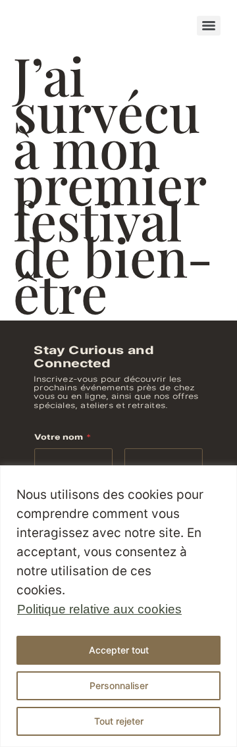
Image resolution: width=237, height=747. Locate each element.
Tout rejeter (119, 721)
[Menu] (209, 26)
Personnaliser (119, 685)
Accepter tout (119, 650)
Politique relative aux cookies (99, 609)
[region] (118, 606)
